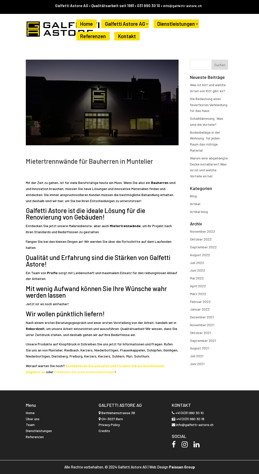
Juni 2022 (197, 270)
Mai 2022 (197, 278)
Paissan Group (182, 467)
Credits (104, 431)
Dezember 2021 (202, 317)
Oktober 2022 (201, 239)
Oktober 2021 (200, 332)
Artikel (195, 204)
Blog (193, 196)
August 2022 (200, 255)
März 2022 (198, 294)
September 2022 (203, 247)
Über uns (32, 419)
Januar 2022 (200, 309)
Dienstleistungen (176, 24)
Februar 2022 (200, 301)
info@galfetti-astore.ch (182, 6)
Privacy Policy (109, 424)
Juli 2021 (196, 356)
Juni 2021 (197, 364)
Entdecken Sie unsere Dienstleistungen (84, 372)
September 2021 (203, 340)
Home (86, 24)
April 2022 (198, 286)
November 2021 (202, 325)
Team (30, 424)
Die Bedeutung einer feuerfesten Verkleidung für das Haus (208, 105)
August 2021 (199, 348)
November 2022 (202, 231)
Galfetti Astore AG (125, 24)
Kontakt (127, 36)
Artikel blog (199, 211)
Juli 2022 (197, 262)
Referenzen (93, 36)
